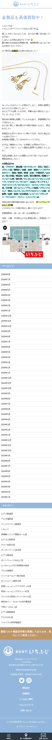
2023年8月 (5, 461)
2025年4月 (5, 357)
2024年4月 (5, 419)
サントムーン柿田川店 (11, 581)
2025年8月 (5, 336)
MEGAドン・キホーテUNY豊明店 (16, 602)
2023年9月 (5, 455)
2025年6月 (5, 347)
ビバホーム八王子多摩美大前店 (15, 565)
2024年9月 (5, 393)
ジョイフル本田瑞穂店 (11, 622)
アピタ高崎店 (7, 570)
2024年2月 (5, 430)
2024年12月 (6, 378)
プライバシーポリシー (28, 726)
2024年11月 (6, 383)
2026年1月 (5, 310)
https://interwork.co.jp (26, 670)
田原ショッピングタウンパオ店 (15, 591)
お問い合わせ (26, 710)
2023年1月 (5, 497)
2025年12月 (6, 316)
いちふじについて (26, 705)
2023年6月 (5, 471)
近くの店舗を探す (26, 738)
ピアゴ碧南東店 (8, 612)
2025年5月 (5, 352)
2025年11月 (6, 321)
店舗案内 (26, 693)
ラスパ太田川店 (8, 545)
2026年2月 (5, 305)
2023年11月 (6, 445)
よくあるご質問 (26, 699)
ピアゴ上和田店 (8, 539)
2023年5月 (5, 476)
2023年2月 (5, 492)
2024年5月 (5, 414)
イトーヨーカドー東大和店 (13, 576)
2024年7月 (5, 404)
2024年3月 (5, 424)
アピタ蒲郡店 (7, 519)
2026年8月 (5, 274)
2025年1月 (5, 373)
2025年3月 (5, 362)
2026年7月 (5, 279)
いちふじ (5, 529)
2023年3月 (5, 486)
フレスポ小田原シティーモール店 (16, 596)
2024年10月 (6, 388)
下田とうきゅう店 (9, 607)
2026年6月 (5, 285)
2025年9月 (5, 331)
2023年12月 (6, 440)
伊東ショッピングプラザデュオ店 (16, 586)
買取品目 (26, 688)
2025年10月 (6, 326)
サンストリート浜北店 (11, 550)
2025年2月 (5, 367)
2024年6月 (5, 409)
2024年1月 (5, 435)
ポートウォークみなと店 (12, 560)
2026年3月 (5, 300)
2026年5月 (5, 290)
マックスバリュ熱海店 (11, 524)
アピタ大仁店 (7, 617)
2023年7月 (5, 466)
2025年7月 (5, 341)
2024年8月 (5, 399)
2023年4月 (5, 481)
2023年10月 (6, 450)
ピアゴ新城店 (7, 514)
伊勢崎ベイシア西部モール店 (14, 534)
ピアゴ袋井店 (7, 555)
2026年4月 (5, 295)
